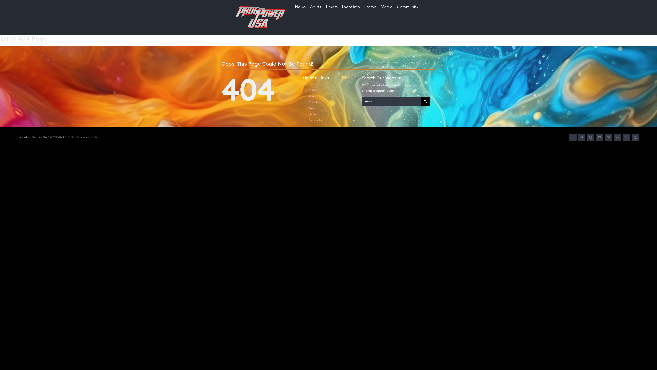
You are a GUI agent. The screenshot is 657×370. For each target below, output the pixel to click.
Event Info (315, 102)
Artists (312, 90)
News (312, 84)
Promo (313, 108)
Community (315, 120)
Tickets (313, 96)
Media (312, 114)
